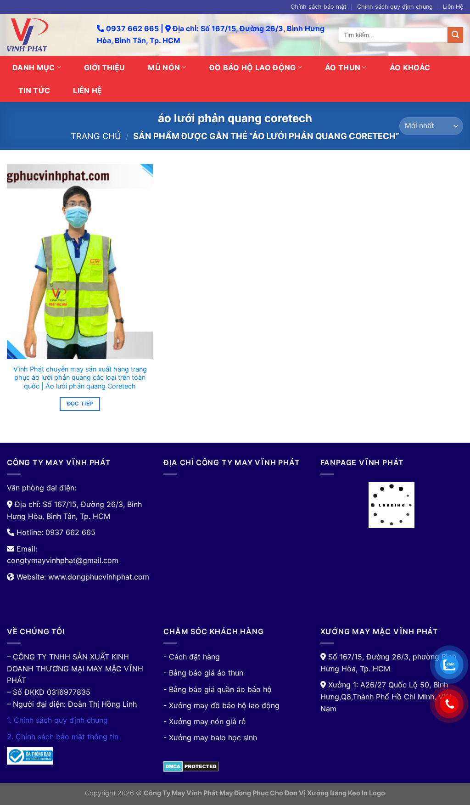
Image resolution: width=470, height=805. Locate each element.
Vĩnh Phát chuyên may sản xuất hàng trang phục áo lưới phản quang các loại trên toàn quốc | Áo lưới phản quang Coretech (80, 377)
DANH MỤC (33, 67)
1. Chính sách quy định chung (57, 720)
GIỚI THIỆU (104, 67)
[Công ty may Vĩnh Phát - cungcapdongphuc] (45, 35)
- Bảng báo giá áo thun (203, 672)
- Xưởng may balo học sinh (210, 737)
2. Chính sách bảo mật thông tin (62, 736)
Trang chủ (96, 136)
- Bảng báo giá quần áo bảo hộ (217, 689)
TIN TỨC (34, 90)
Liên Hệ (453, 6)
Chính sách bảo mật (319, 6)
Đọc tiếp (80, 403)
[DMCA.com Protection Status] (191, 765)
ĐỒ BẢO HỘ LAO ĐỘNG (252, 67)
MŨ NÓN (164, 67)
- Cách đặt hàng (191, 656)
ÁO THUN (342, 67)
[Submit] (455, 35)
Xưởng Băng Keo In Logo (346, 793)
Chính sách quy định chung (395, 6)
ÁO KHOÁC (410, 67)
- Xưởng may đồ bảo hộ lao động (221, 705)
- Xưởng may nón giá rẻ (204, 721)
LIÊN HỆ (87, 90)
